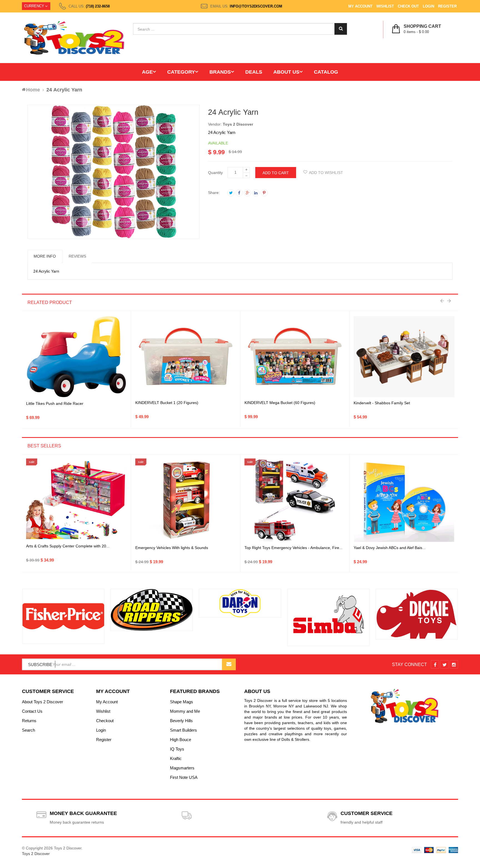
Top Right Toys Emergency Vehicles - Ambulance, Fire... (293, 547)
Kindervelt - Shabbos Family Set (382, 403)
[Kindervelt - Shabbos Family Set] (404, 356)
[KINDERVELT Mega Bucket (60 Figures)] (294, 357)
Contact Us (32, 711)
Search (28, 730)
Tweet (230, 192)
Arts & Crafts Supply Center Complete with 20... (67, 546)
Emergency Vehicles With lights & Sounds (171, 547)
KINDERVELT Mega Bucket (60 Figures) (279, 402)
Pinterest (264, 192)
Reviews (77, 256)
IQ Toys (177, 749)
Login (428, 6)
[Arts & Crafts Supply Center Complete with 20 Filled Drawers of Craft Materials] (76, 500)
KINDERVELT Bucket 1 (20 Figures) (166, 402)
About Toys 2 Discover (42, 701)
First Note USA (184, 777)
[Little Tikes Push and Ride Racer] (76, 357)
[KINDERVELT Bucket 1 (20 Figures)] (185, 357)
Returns (29, 720)
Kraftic (176, 758)
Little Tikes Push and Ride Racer (54, 403)
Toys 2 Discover (238, 124)
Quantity (215, 172)
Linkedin (255, 192)
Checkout (105, 720)
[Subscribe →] (229, 664)
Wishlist (385, 6)
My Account (360, 6)
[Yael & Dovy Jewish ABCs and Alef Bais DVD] (404, 500)
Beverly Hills (181, 720)
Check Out (408, 6)
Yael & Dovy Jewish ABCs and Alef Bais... (390, 547)
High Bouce (180, 739)
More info (45, 256)
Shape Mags (181, 701)
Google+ (247, 192)
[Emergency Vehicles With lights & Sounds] (185, 500)
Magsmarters (182, 768)
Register (447, 6)
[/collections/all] (63, 616)
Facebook (239, 192)
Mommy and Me (185, 711)
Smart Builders (183, 730)
